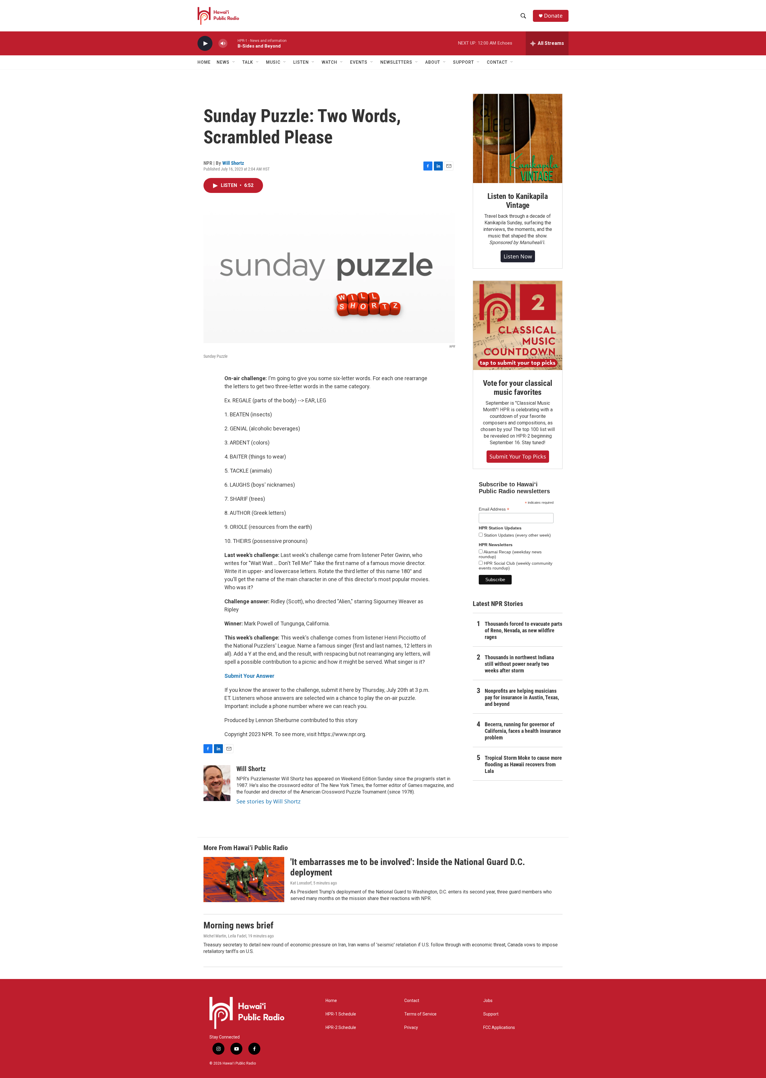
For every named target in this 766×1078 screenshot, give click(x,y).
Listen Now (518, 256)
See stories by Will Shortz (268, 801)
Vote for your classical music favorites (517, 388)
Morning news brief (238, 925)
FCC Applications (499, 1027)
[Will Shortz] (216, 783)
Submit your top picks (518, 456)
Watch (329, 62)
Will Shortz (233, 163)
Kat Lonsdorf (300, 883)
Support (490, 1014)
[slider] (232, 43)
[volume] (223, 43)
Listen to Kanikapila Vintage (517, 201)
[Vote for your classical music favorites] (517, 325)
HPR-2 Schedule (341, 1027)
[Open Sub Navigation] (234, 62)
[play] (205, 43)
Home (204, 62)
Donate (553, 16)
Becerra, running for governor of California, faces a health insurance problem (523, 731)
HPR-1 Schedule (341, 1014)
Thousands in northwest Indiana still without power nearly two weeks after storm (519, 664)
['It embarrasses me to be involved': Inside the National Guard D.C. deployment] (243, 879)
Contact (411, 1000)
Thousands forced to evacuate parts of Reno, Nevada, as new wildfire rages (523, 630)
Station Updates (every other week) (517, 535)
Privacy (411, 1027)
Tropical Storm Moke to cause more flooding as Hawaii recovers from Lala (523, 764)
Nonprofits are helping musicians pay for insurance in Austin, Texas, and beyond (522, 697)
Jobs (488, 1000)
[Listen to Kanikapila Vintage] (517, 138)
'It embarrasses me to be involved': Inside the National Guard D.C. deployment (407, 867)
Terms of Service (420, 1014)
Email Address (494, 509)
